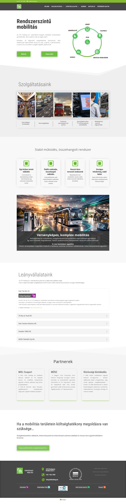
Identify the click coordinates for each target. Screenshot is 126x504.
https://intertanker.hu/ (36, 307)
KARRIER (83, 6)
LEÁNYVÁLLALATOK (71, 6)
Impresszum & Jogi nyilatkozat (100, 472)
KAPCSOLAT (91, 6)
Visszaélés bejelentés (100, 475)
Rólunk (23, 54)
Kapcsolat (49, 54)
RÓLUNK (46, 6)
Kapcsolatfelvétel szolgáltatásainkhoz (33, 448)
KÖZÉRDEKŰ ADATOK (103, 6)
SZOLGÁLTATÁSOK (56, 6)
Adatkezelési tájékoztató (100, 468)
